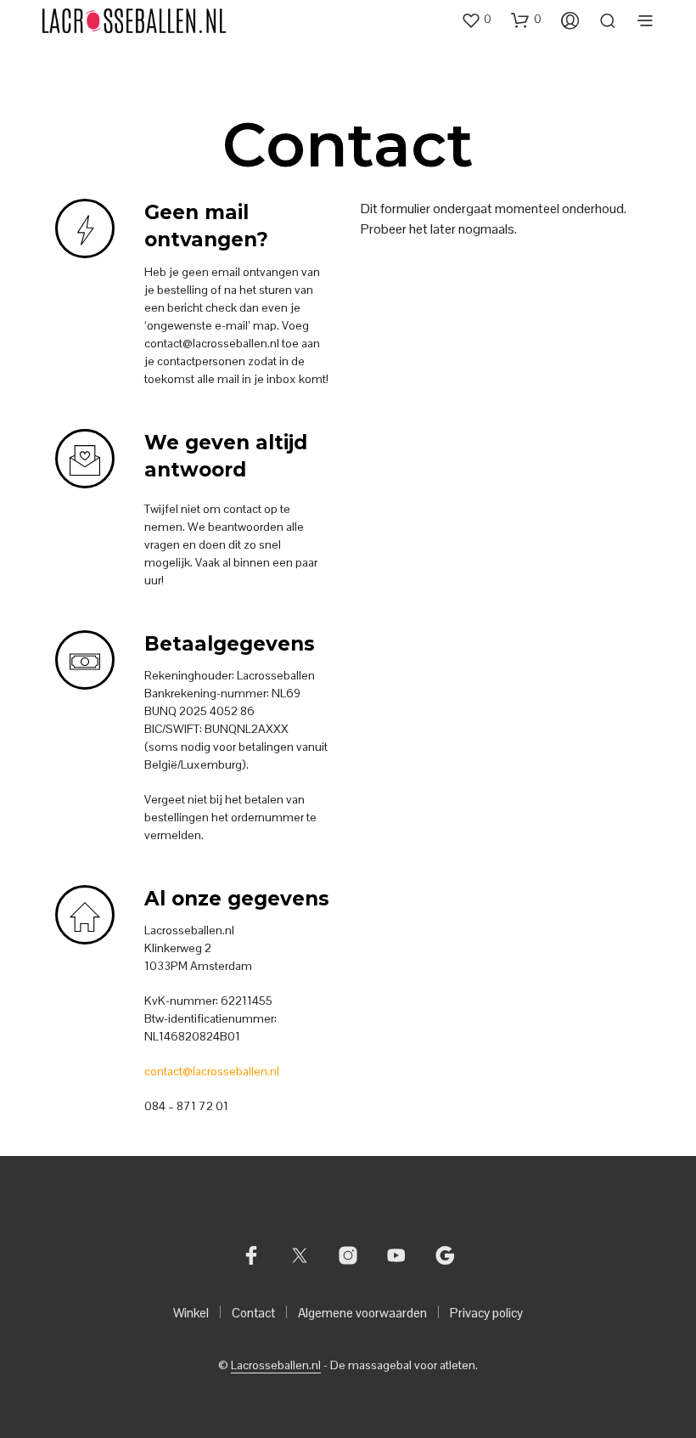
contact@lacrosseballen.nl (211, 1071)
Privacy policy (486, 1313)
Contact (253, 1313)
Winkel (191, 1313)
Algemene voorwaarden (362, 1313)
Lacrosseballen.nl (276, 1366)
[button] (476, 19)
